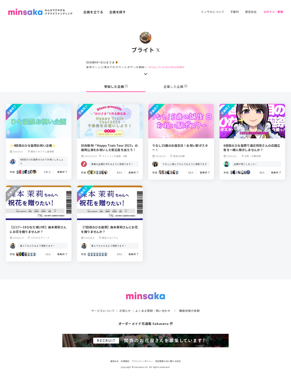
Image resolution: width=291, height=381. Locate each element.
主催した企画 (175, 86)
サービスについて (103, 311)
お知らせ (125, 311)
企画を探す (117, 12)
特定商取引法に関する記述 (168, 361)
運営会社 (251, 12)
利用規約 (125, 361)
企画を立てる (93, 12)
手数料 (234, 12)
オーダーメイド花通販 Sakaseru (145, 323)
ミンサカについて (212, 12)
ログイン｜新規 (273, 12)
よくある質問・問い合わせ (152, 311)
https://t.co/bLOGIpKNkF (166, 67)
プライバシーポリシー (142, 361)
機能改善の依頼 (189, 311)
